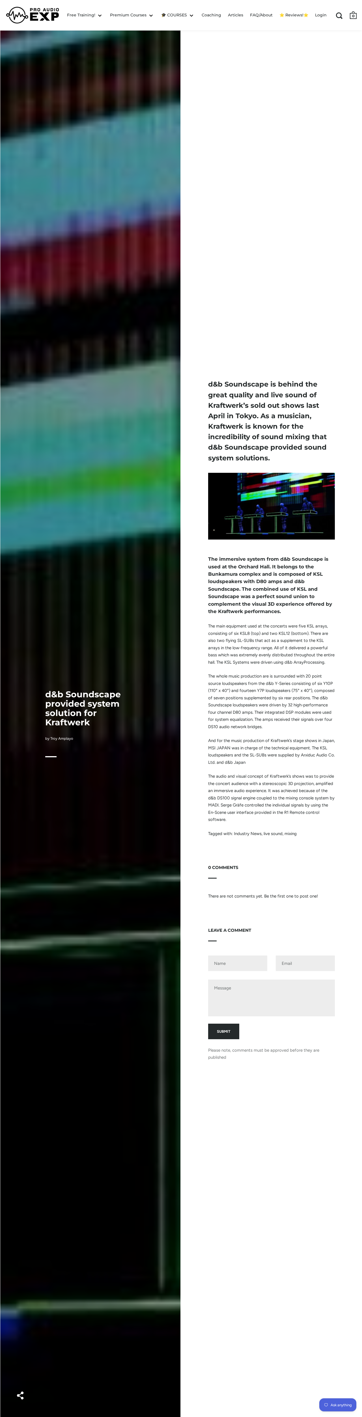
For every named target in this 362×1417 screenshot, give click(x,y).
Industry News (248, 833)
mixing (291, 833)
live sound (273, 833)
